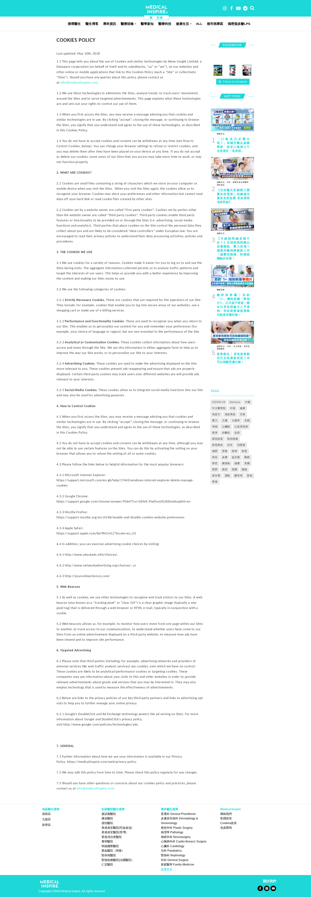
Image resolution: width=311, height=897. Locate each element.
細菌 (237, 463)
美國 (247, 463)
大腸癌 (236, 420)
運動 (227, 475)
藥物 (244, 469)
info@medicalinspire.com (79, 82)
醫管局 (239, 475)
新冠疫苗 (217, 438)
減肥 (215, 451)
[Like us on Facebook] (260, 888)
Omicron (235, 402)
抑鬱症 (226, 432)
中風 (232, 408)
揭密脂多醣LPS (239, 24)
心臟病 (226, 426)
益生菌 (236, 457)
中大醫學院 (219, 408)
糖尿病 (226, 463)
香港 (215, 481)
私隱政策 (226, 818)
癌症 (215, 457)
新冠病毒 (232, 438)
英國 (234, 469)
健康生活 (182, 24)
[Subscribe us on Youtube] (273, 888)
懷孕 (215, 432)
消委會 (241, 444)
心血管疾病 (241, 426)
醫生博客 (91, 24)
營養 (224, 451)
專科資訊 (109, 24)
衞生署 (216, 475)
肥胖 (215, 469)
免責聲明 (226, 827)
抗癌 (237, 432)
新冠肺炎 (217, 444)
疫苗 (244, 451)
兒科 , (229, 182)
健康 (242, 408)
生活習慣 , (238, 346)
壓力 (215, 420)
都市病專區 (215, 24)
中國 (247, 402)
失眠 (247, 420)
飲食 (250, 475)
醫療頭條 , (221, 290)
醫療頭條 (127, 24)
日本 (230, 444)
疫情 (234, 451)
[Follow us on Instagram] (266, 888)
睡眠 (247, 457)
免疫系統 (230, 414)
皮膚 (224, 457)
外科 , (229, 346)
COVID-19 (218, 402)
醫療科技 (164, 24)
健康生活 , (221, 134)
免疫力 (216, 414)
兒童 (242, 414)
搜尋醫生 (74, 24)
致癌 (224, 469)
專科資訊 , (221, 185)
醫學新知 (147, 24)
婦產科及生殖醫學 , (241, 182)
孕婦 (215, 426)
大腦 (224, 420)
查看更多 (166, 869)
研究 (215, 463)
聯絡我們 (226, 813)
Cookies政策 (228, 823)
